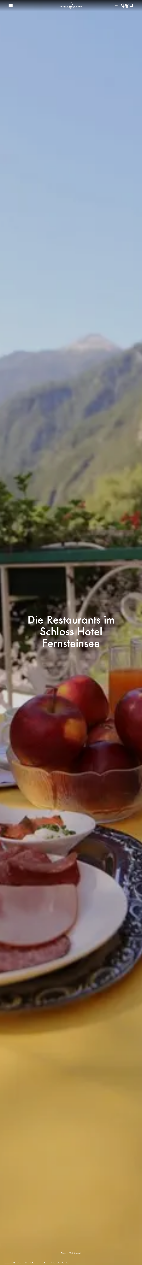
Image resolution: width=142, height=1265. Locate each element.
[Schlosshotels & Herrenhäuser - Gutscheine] (127, 6)
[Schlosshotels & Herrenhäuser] (71, 5)
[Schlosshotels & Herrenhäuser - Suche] (131, 6)
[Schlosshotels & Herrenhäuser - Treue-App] (122, 6)
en (116, 5)
